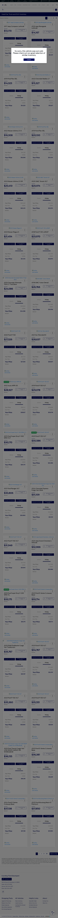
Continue (29, 59)
